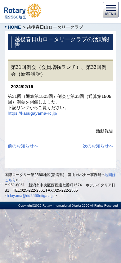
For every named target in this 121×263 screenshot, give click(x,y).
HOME (14, 27)
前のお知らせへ (23, 145)
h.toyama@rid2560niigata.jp (31, 196)
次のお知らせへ (98, 145)
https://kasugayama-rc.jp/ (32, 113)
